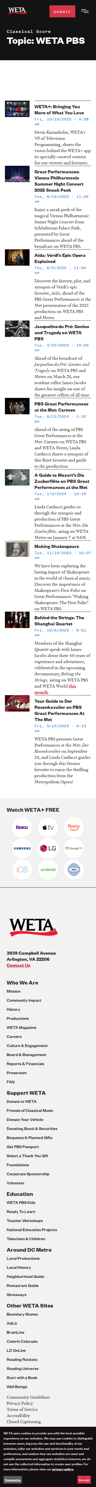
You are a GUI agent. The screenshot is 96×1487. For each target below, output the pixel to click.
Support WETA (26, 1092)
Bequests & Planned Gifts (29, 1137)
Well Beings (17, 1386)
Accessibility (18, 1415)
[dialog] (48, 1457)
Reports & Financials (25, 1063)
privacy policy (62, 1468)
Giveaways (17, 1294)
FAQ (11, 1081)
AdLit (12, 1323)
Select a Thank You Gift (27, 1155)
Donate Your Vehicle (25, 1119)
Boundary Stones (22, 1314)
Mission (13, 991)
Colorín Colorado (22, 1341)
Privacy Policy (20, 1403)
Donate (62, 11)
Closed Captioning (24, 1421)
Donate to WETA (22, 1101)
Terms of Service (22, 1409)
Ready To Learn (21, 1211)
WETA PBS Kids (21, 1202)
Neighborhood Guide (25, 1276)
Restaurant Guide (23, 1285)
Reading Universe (23, 1368)
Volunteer (16, 1183)
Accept (84, 1479)
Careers (14, 1036)
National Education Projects (32, 1229)
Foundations (18, 1164)
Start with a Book (22, 1377)
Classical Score (29, 31)
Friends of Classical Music (30, 1110)
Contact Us (18, 965)
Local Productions (23, 1258)
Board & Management (26, 1054)
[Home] (17, 11)
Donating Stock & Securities (32, 1128)
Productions (18, 1018)
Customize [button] (13, 1479)
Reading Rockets (22, 1359)
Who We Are (22, 982)
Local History (19, 1267)
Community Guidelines (28, 1397)
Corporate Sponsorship (28, 1174)
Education (20, 1193)
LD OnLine (16, 1350)
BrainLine (15, 1332)
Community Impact (24, 1000)
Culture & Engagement (27, 1045)
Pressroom (17, 1072)
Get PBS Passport (23, 1146)
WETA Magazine (21, 1027)
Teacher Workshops (25, 1220)
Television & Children (26, 1238)
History (13, 1009)
